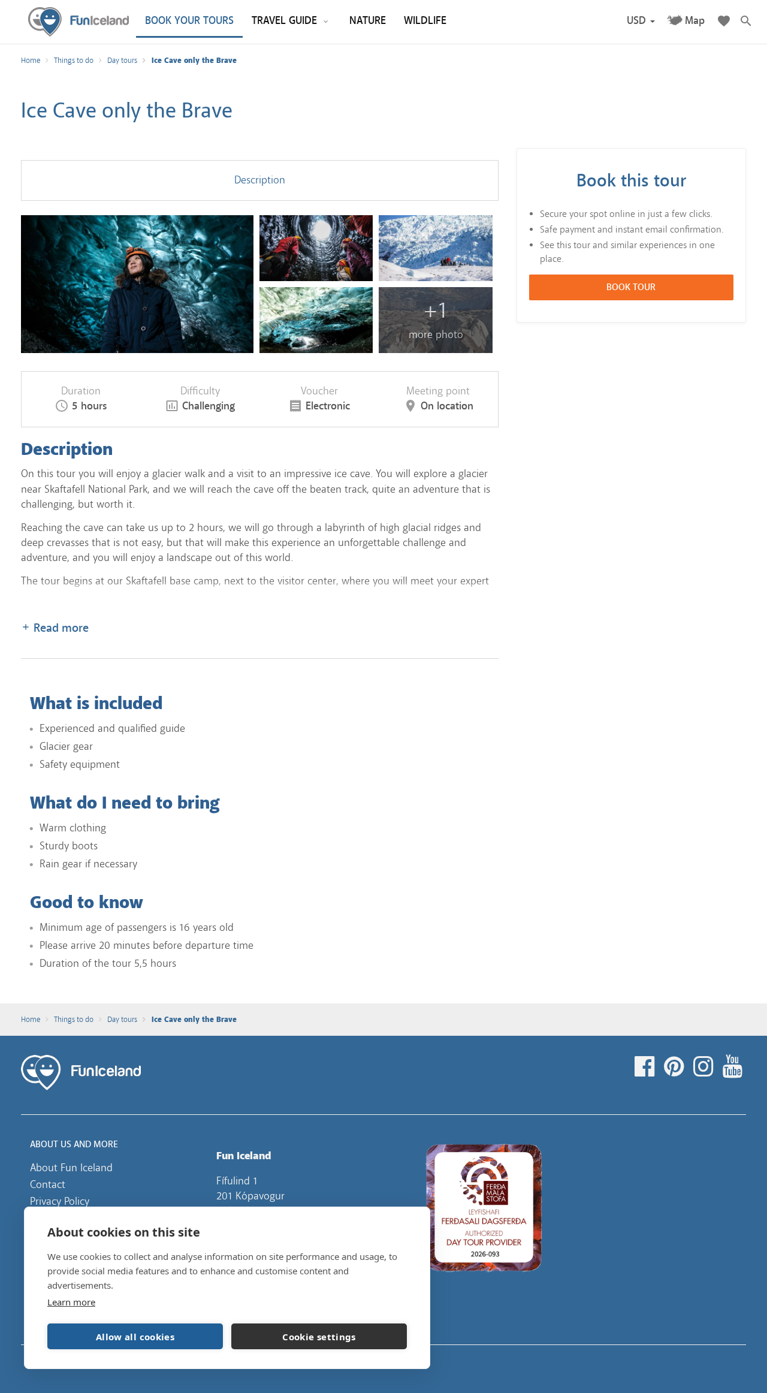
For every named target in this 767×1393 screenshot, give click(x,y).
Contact (47, 1184)
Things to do (73, 60)
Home (30, 60)
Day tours (122, 60)
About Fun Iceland (71, 1167)
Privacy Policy (59, 1201)
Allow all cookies (135, 1337)
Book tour (631, 288)
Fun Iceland (78, 22)
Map (695, 21)
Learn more (71, 1302)
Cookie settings (319, 1337)
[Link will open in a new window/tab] (646, 1067)
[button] (641, 21)
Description (259, 179)
